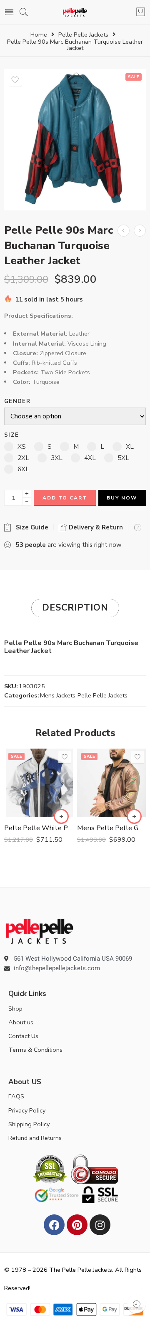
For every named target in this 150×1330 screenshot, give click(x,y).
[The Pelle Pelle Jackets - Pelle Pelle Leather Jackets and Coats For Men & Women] (75, 12)
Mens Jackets (57, 695)
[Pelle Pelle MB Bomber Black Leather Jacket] (124, 231)
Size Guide (30, 527)
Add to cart (64, 497)
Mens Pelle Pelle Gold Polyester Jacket (111, 828)
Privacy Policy (26, 1110)
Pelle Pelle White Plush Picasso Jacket (38, 828)
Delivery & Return (95, 527)
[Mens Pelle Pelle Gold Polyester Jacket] (111, 783)
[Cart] (140, 12)
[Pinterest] (77, 1224)
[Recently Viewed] (136, 1304)
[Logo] (39, 931)
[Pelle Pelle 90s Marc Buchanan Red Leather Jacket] (140, 231)
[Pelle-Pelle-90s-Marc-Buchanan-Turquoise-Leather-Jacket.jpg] (75, 139)
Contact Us (23, 1036)
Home (38, 35)
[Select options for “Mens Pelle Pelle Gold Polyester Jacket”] (134, 816)
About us (20, 1022)
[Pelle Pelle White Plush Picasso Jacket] (38, 783)
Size (11, 435)
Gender (17, 401)
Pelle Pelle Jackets (83, 35)
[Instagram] (100, 1224)
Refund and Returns (35, 1138)
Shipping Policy (29, 1124)
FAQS (16, 1096)
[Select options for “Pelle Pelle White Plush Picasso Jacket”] (61, 816)
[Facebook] (54, 1224)
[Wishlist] (15, 80)
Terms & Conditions (35, 1050)
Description (75, 607)
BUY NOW (122, 497)
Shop (15, 1008)
